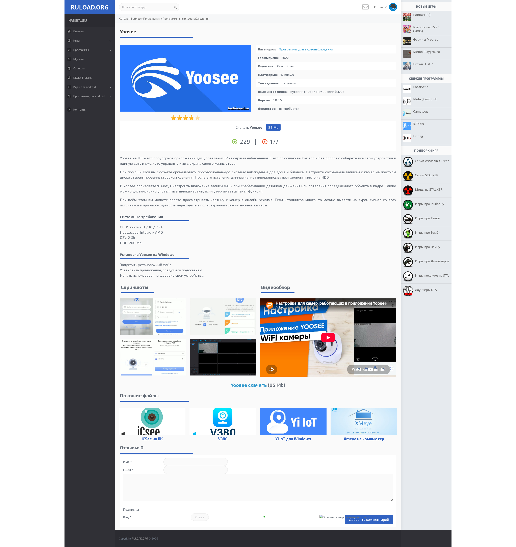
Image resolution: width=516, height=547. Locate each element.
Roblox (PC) (422, 15)
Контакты (79, 109)
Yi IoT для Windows (293, 438)
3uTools (418, 124)
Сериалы (79, 68)
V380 (223, 438)
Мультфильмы (82, 77)
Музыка (78, 59)
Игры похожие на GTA (432, 275)
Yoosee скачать (249, 385)
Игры (76, 40)
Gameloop (420, 111)
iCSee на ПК (152, 438)
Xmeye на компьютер (364, 438)
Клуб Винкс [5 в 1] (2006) (427, 29)
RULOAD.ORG (90, 7)
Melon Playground (426, 51)
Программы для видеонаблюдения (186, 18)
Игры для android (84, 87)
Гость (379, 7)
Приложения (151, 18)
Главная (78, 31)
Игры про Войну (427, 247)
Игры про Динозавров (432, 261)
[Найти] (175, 7)
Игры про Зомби (427, 232)
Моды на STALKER (428, 189)
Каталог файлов (130, 18)
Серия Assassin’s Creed (432, 161)
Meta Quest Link (425, 99)
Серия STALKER (426, 175)
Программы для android (89, 96)
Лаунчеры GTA (426, 290)
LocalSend (420, 87)
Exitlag (418, 136)
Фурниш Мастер (425, 39)
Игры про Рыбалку (429, 204)
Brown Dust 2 (423, 64)
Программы (81, 49)
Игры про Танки (427, 218)
